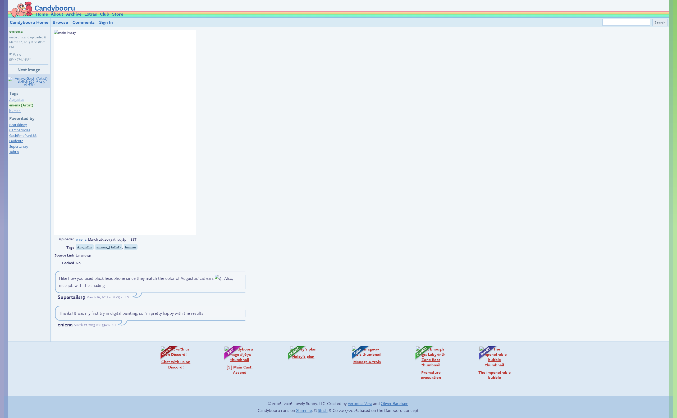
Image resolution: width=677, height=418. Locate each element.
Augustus (16, 99)
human (15, 110)
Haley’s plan (298, 352)
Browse (60, 22)
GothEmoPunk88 (22, 135)
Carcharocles (19, 130)
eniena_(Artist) (109, 247)
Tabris (14, 151)
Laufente (16, 140)
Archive (73, 14)
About (57, 14)
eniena (16, 31)
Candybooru (54, 7)
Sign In (106, 22)
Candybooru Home (29, 22)
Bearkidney (18, 124)
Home (42, 14)
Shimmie (304, 410)
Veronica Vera (360, 403)
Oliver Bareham (394, 403)
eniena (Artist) (21, 105)
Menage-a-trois (363, 355)
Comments (83, 22)
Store (117, 14)
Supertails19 (18, 146)
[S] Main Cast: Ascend (236, 360)
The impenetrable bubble (492, 363)
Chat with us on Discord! (172, 358)
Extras (90, 14)
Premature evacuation (425, 363)
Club (104, 14)
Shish (323, 410)
